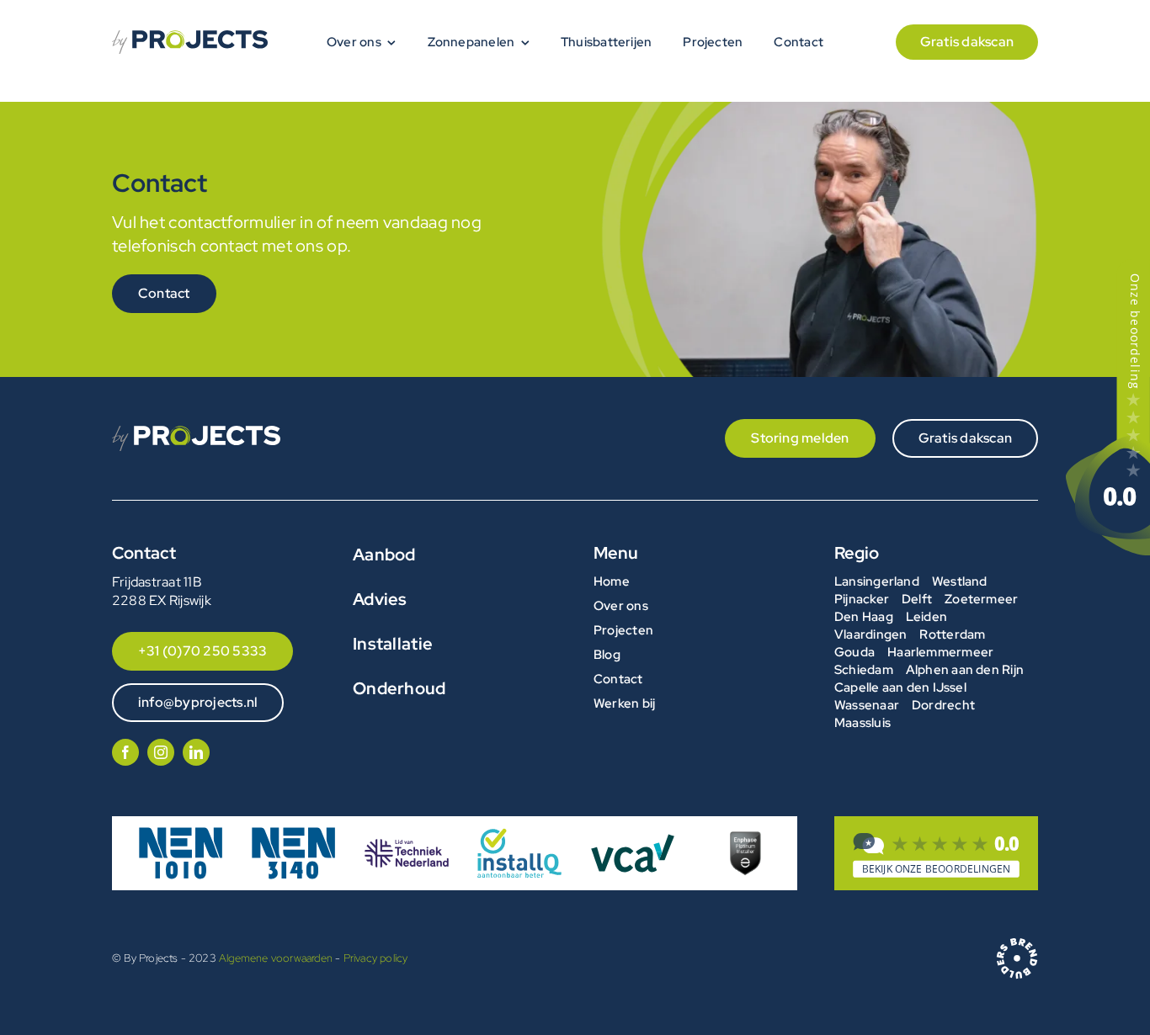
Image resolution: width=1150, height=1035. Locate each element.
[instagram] (160, 752)
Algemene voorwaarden (276, 958)
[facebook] (125, 752)
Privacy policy (375, 958)
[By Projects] (936, 856)
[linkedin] (196, 752)
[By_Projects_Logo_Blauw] (190, 36)
